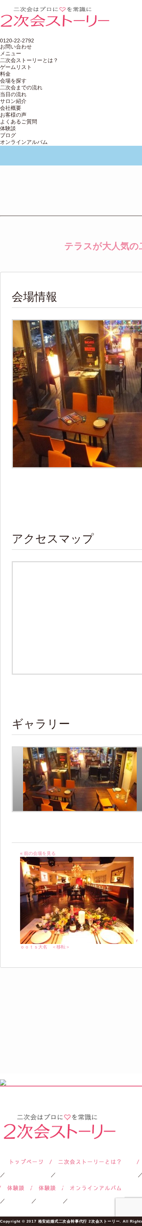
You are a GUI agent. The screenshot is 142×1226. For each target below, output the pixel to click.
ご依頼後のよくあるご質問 (47, 1188)
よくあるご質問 (18, 122)
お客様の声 (13, 115)
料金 (5, 74)
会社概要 (10, 108)
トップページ (25, 1161)
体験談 (8, 128)
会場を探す (13, 81)
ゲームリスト (16, 67)
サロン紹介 (13, 101)
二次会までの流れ (21, 87)
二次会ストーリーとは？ (29, 60)
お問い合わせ (16, 47)
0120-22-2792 (17, 40)
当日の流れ (13, 94)
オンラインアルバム (24, 142)
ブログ (8, 135)
